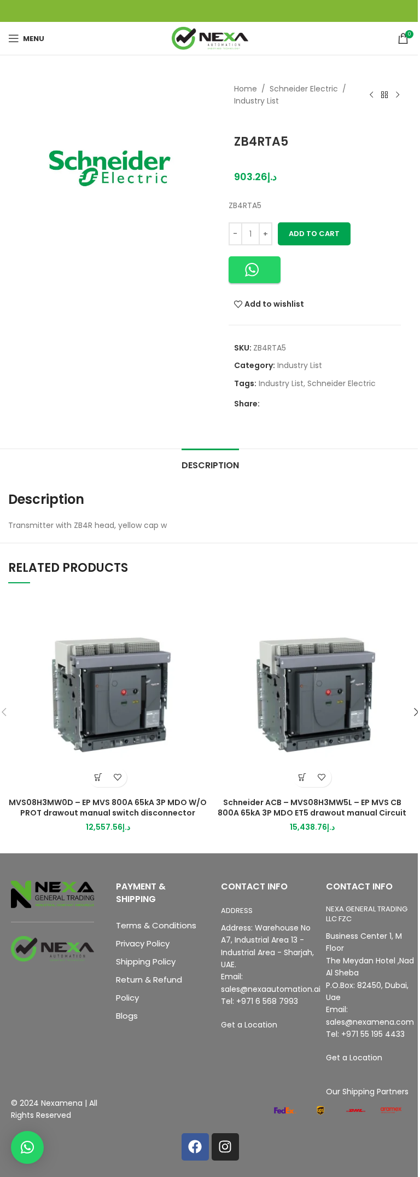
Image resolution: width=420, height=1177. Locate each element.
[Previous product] (371, 94)
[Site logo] (210, 37)
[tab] (210, 464)
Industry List (256, 100)
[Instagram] (225, 1147)
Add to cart (314, 233)
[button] (255, 269)
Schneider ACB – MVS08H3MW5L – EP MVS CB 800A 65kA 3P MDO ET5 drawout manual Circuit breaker (312, 813)
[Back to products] (384, 94)
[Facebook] (195, 1147)
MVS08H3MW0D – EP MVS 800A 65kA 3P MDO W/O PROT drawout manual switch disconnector (108, 808)
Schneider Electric (304, 88)
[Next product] (397, 94)
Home (245, 88)
